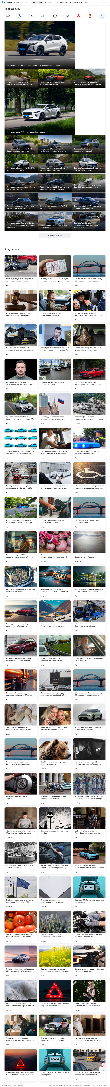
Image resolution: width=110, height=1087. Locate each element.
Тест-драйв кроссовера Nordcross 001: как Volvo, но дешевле (87, 169)
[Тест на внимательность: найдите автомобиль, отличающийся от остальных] (21, 444)
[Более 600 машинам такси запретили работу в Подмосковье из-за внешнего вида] (55, 582)
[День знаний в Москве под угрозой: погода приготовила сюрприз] (89, 996)
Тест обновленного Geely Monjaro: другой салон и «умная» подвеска (20, 207)
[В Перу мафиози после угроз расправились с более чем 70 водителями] (21, 478)
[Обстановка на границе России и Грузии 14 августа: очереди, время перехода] (55, 616)
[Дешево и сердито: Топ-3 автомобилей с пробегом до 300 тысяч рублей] (21, 409)
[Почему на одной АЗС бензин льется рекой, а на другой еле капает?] (21, 547)
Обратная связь (97, 1085)
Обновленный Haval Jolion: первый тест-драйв (54, 226)
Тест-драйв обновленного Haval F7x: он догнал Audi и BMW (21, 169)
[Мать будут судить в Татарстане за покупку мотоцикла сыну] (21, 271)
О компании (12, 1085)
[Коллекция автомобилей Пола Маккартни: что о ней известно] (89, 754)
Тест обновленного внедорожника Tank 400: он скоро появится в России (87, 187)
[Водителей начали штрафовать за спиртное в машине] (21, 582)
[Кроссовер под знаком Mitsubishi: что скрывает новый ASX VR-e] (89, 720)
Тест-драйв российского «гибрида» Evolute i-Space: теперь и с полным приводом (21, 225)
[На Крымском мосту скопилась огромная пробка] (89, 513)
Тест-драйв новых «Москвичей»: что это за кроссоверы (21, 188)
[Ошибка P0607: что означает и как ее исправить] (55, 1065)
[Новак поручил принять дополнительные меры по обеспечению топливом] (55, 651)
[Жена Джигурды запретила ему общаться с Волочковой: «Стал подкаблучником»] (55, 720)
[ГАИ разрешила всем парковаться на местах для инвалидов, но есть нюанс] (89, 478)
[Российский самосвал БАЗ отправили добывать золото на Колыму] (21, 340)
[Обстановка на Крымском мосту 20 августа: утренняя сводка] (89, 685)
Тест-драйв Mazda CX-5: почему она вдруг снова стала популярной (54, 188)
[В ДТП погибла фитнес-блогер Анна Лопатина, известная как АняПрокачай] (89, 823)
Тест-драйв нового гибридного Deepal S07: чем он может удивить (87, 83)
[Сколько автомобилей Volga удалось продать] (55, 375)
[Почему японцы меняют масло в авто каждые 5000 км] (89, 927)
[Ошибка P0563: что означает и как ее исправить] (89, 892)
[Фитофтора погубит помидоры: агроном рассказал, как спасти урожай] (21, 927)
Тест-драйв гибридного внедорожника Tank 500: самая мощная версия (86, 225)
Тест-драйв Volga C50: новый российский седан (26, 132)
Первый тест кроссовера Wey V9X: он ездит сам (54, 207)
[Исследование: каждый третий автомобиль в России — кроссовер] (21, 616)
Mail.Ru (4, 1085)
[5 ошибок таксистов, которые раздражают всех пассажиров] (89, 1065)
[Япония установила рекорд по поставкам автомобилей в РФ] (55, 685)
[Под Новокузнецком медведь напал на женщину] (55, 754)
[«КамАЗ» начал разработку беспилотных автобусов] (89, 616)
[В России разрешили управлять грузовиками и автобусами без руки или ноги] (21, 513)
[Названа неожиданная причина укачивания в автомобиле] (89, 340)
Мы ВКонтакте (53, 1085)
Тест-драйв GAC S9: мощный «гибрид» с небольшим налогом (53, 150)
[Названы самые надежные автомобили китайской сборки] (89, 375)
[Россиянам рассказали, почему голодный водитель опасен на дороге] (55, 444)
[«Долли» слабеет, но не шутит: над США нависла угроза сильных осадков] (21, 996)
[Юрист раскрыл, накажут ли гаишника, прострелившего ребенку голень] (21, 306)
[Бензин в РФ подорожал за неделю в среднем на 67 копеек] (21, 685)
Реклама (20, 1085)
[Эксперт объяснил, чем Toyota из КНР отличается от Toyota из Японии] (21, 962)
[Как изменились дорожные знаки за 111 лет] (55, 823)
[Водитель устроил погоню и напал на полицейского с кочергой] (89, 444)
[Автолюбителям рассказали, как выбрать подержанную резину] (55, 858)
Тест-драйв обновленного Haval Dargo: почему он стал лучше (19, 150)
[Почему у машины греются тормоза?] (21, 789)
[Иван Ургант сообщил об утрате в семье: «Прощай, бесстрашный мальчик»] (55, 340)
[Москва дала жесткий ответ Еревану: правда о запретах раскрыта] (55, 409)
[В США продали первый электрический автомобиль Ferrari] (89, 858)
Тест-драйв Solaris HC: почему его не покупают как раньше (87, 207)
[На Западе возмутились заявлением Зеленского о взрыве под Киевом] (21, 375)
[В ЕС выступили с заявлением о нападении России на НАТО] (21, 892)
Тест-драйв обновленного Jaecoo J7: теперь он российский (88, 150)
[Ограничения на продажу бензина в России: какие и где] (89, 962)
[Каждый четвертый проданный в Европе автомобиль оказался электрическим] (55, 478)
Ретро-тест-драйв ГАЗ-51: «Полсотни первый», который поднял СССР (21, 83)
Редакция (62, 1085)
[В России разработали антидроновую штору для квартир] (55, 892)
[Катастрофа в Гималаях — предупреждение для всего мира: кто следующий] (89, 409)
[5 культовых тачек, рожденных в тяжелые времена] (21, 858)
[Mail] (3, 2)
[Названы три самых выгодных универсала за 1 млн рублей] (21, 651)
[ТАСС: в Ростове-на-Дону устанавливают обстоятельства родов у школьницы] (21, 720)
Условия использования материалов (78, 1085)
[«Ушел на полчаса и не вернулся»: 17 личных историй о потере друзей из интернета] (21, 823)
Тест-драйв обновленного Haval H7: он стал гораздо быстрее (54, 169)
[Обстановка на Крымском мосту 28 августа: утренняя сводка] (89, 271)
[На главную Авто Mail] (8, 2)
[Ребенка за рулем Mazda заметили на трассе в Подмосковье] (55, 306)
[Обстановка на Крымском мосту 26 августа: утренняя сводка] (21, 754)
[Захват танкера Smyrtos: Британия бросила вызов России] (89, 547)
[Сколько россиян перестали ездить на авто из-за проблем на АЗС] (21, 1031)
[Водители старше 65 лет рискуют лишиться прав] (89, 651)
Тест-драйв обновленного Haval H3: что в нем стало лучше (54, 83)
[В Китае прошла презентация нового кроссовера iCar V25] (55, 1031)
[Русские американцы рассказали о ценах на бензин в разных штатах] (89, 582)
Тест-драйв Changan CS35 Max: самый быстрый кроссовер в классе (33, 65)
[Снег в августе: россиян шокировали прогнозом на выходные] (55, 927)
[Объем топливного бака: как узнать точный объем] (55, 513)
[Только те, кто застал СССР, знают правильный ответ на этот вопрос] (89, 789)
